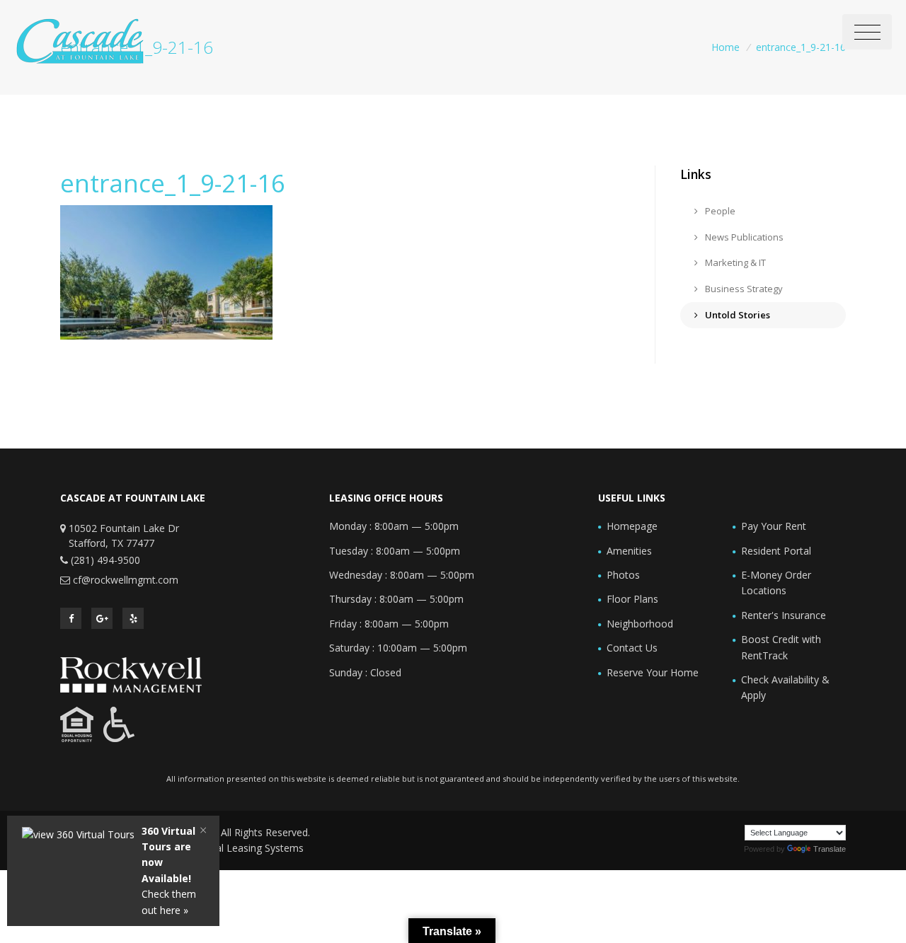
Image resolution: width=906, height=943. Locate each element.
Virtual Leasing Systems (249, 848)
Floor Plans (632, 599)
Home (725, 47)
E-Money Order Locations (776, 582)
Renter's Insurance (783, 615)
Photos (623, 575)
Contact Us (632, 647)
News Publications (743, 237)
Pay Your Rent (773, 526)
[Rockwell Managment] (131, 674)
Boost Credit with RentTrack (781, 646)
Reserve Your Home (653, 672)
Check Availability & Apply (785, 687)
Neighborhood (640, 623)
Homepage (632, 526)
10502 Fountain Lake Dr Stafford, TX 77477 (124, 535)
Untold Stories (736, 314)
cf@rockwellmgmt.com (125, 579)
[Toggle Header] (867, 32)
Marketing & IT (734, 262)
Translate (829, 849)
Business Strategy (743, 288)
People (719, 210)
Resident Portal (776, 550)
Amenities (629, 550)
